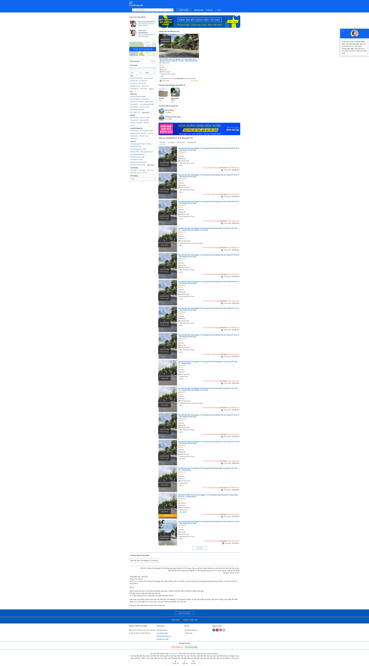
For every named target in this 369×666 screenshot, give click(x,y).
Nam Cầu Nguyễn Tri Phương (139, 99)
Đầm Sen (134, 104)
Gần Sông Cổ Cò (136, 159)
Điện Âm (149, 101)
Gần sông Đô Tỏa (146, 151)
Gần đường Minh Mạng (138, 149)
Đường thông (135, 146)
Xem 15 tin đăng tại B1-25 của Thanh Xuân (146, 35)
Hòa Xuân (148, 78)
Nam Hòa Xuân (136, 78)
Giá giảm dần (192, 142)
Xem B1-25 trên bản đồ (143, 49)
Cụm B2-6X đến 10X (138, 96)
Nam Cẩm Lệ (144, 107)
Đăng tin (210, 10)
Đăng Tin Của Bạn (184, 613)
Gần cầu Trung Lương (137, 164)
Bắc (132, 122)
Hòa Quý (134, 80)
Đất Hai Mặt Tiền (146, 130)
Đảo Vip (134, 107)
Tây (132, 125)
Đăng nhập (200, 10)
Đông (139, 122)
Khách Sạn (134, 138)
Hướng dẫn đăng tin (191, 630)
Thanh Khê (143, 88)
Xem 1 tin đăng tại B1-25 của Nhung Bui (146, 24)
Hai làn (150, 170)
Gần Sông (134, 151)
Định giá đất (184, 10)
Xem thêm (199, 548)
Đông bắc (144, 120)
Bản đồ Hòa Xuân (162, 633)
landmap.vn (174, 653)
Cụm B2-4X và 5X (137, 101)
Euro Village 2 (135, 112)
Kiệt (139, 172)
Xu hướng (171, 142)
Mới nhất (162, 142)
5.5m (133, 172)
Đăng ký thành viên (190, 620)
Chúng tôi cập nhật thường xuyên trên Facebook (147, 605)
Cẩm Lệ (142, 83)
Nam (146, 122)
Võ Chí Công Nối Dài (137, 109)
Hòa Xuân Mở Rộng (147, 104)
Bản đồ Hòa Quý (162, 630)
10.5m (141, 170)
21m (145, 172)
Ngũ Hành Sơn (135, 86)
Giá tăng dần (181, 142)
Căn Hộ (151, 133)
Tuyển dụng (188, 633)
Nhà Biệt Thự (144, 136)
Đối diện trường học (137, 157)
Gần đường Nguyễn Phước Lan (140, 144)
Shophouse (134, 136)
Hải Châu (145, 86)
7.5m (133, 170)
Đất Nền (134, 130)
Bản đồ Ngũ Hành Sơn (164, 636)
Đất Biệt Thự (135, 133)
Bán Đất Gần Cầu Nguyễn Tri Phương (144, 560)
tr (154, 72)
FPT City (134, 83)
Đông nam (145, 117)
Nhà (143, 133)
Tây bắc (134, 117)
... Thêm (218, 10)
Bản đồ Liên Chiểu (162, 639)
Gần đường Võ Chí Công (138, 162)
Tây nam (134, 120)
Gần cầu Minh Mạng (137, 154)
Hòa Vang (143, 80)
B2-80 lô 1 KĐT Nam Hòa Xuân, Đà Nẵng (143, 630)
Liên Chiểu (134, 88)
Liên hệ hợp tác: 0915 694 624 (140, 633)
